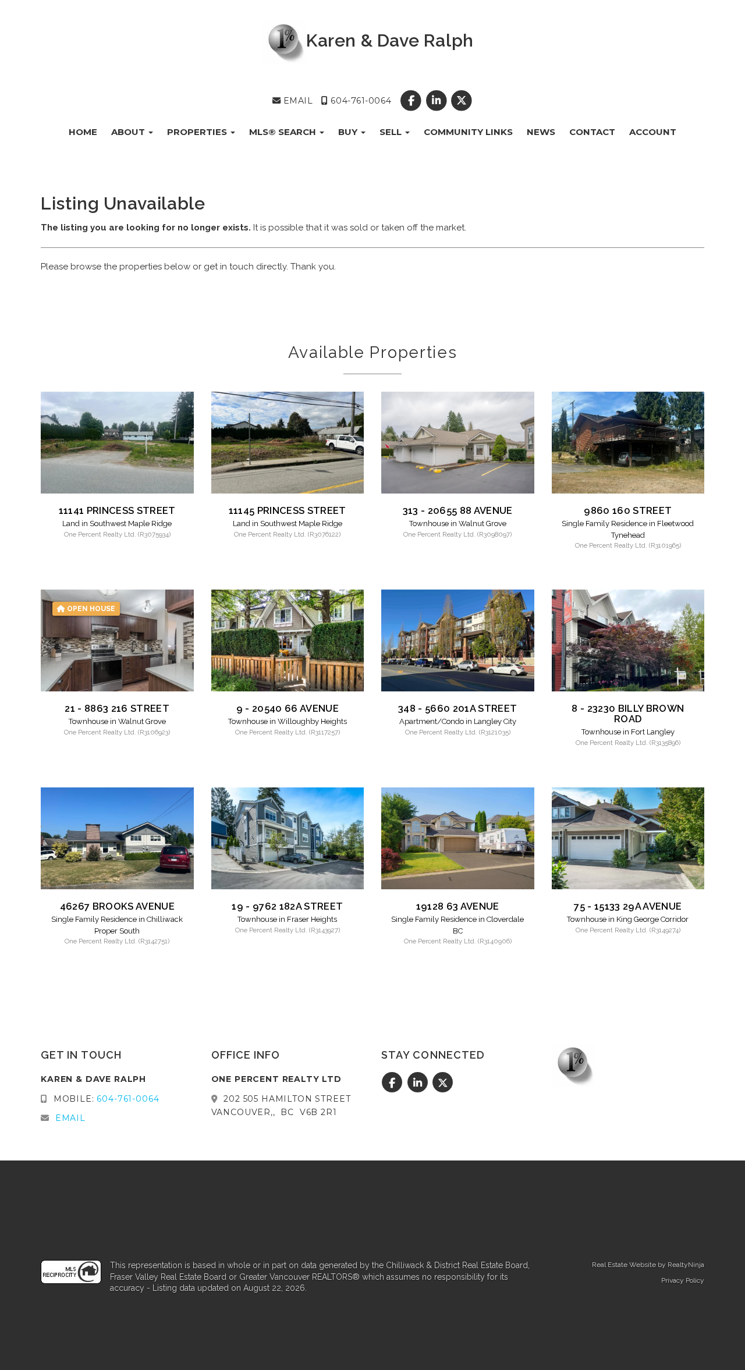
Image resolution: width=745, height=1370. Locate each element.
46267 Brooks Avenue (117, 906)
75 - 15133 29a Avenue (628, 906)
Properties (198, 131)
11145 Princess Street (287, 510)
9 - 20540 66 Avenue (287, 708)
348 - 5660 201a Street (457, 708)
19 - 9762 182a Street (287, 906)
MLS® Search (283, 131)
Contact (592, 131)
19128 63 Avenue (457, 906)
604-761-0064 (359, 100)
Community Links (468, 131)
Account (652, 131)
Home (83, 131)
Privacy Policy (682, 1280)
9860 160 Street (628, 510)
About (129, 131)
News (541, 131)
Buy (349, 131)
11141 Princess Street (117, 510)
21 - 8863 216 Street (117, 708)
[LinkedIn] (437, 100)
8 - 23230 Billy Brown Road (628, 713)
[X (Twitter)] (461, 100)
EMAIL (297, 100)
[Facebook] (412, 100)
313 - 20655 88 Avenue (458, 510)
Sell (391, 131)
